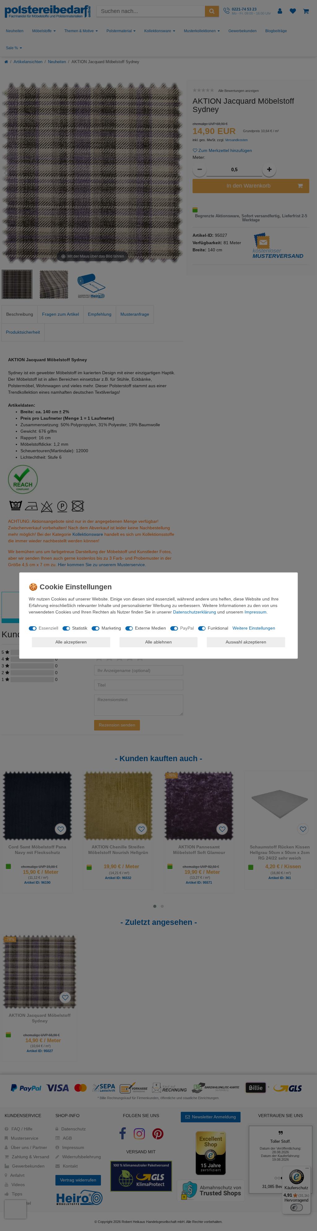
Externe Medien (150, 628)
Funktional (218, 628)
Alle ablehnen (158, 641)
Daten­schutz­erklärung (194, 611)
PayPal (187, 628)
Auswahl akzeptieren (246, 641)
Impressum (256, 611)
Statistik (79, 628)
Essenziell (48, 628)
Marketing (111, 628)
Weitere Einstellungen (253, 628)
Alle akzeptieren (71, 641)
